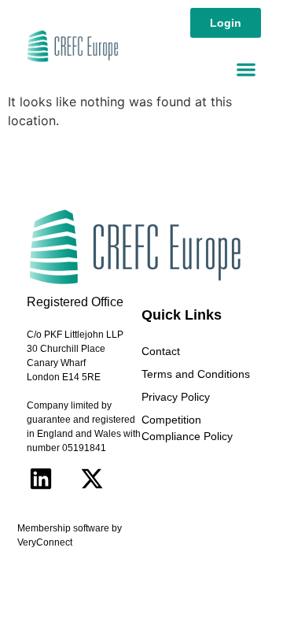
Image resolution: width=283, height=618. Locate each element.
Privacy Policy (176, 396)
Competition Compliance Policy (187, 427)
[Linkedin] (40, 478)
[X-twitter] (92, 478)
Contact (161, 351)
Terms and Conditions (196, 374)
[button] (245, 69)
